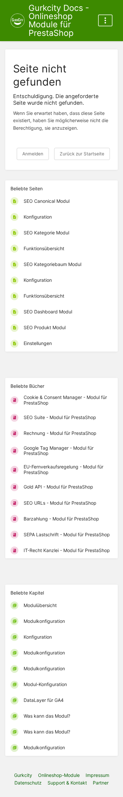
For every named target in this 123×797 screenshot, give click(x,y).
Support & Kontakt (67, 782)
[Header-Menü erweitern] (105, 20)
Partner (101, 782)
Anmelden (32, 153)
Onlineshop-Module (59, 775)
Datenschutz (28, 782)
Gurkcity (23, 775)
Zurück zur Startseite (82, 153)
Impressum (97, 775)
